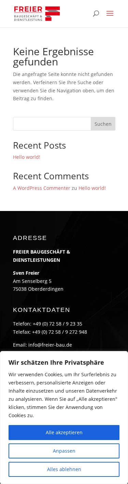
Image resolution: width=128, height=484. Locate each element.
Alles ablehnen (64, 469)
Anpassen (64, 451)
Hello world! (26, 157)
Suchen (103, 124)
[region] (64, 417)
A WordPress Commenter (41, 188)
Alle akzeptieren (64, 432)
